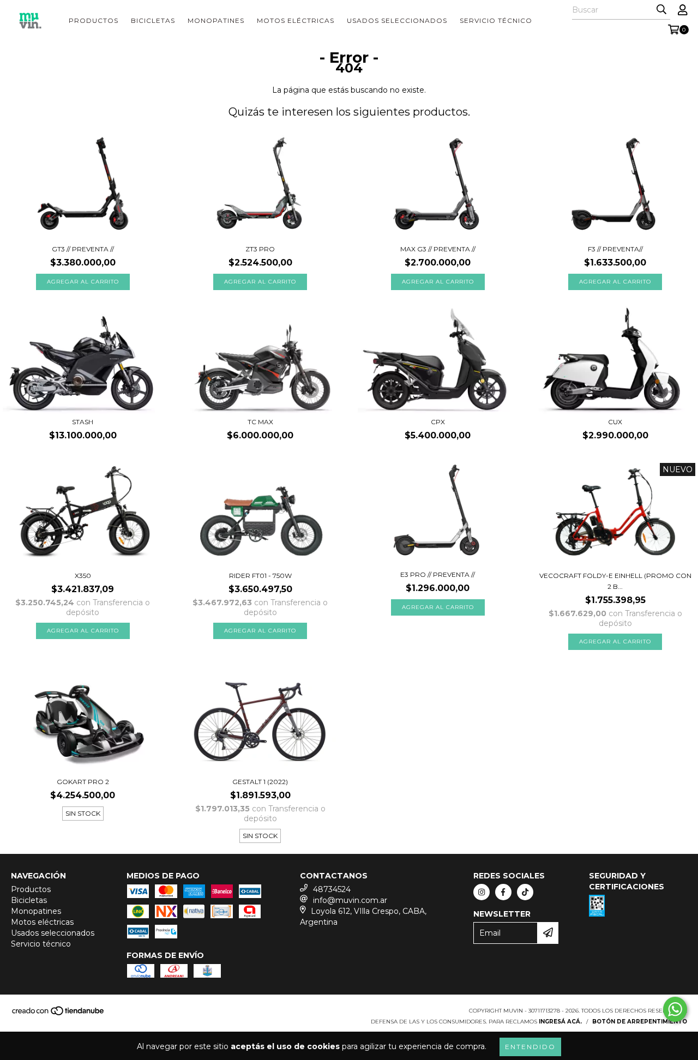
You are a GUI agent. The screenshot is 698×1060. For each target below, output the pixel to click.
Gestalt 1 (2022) (260, 782)
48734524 (332, 889)
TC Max (260, 422)
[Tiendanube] (58, 1014)
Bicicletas (153, 20)
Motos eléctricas (295, 20)
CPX (438, 422)
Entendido (530, 1047)
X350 (83, 575)
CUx (615, 422)
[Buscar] (661, 10)
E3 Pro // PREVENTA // (437, 574)
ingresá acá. (560, 1021)
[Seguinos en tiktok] (525, 892)
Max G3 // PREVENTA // (438, 249)
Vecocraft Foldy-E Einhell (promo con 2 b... (615, 581)
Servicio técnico (496, 20)
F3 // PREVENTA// (615, 249)
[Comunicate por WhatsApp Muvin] (675, 1009)
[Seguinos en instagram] (481, 892)
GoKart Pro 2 (83, 782)
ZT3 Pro (260, 249)
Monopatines (216, 20)
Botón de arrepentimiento (639, 1021)
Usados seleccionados (397, 20)
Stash (82, 422)
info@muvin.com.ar (350, 900)
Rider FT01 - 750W (260, 575)
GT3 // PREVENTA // (83, 249)
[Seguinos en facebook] (503, 892)
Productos (93, 20)
